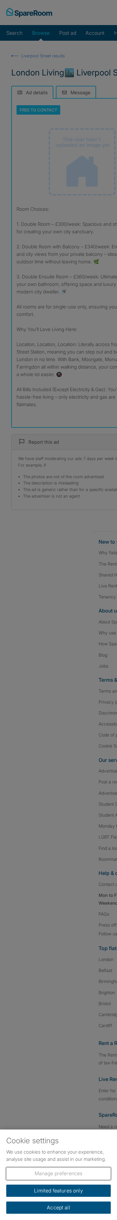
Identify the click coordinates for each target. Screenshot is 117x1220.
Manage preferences (59, 1173)
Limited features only (58, 1190)
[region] (58, 1175)
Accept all (58, 1207)
